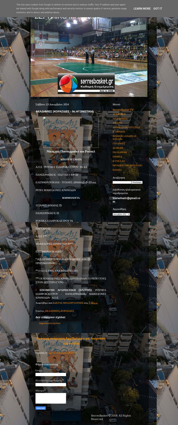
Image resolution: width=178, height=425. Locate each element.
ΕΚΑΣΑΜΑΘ (120, 152)
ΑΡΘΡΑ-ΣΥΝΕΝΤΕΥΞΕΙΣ (126, 127)
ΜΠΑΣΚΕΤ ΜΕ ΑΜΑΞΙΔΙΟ (127, 165)
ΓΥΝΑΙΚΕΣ (119, 143)
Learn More (142, 8)
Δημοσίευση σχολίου (49, 323)
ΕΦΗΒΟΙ (117, 156)
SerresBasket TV (123, 109)
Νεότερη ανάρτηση (50, 338)
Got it (157, 8)
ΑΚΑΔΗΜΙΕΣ (52, 310)
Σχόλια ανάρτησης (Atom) (62, 352)
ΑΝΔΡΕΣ (117, 122)
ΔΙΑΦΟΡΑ (118, 147)
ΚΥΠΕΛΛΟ (119, 161)
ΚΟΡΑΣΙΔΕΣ (67, 310)
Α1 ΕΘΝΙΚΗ (119, 114)
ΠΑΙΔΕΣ (117, 169)
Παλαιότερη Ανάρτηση (88, 338)
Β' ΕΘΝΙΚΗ (119, 131)
